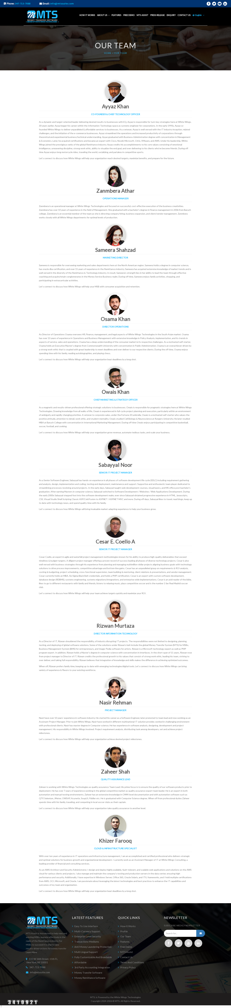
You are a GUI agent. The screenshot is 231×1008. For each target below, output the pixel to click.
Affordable (80, 962)
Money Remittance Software (89, 977)
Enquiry (171, 15)
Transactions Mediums (86, 941)
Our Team (120, 53)
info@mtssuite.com (40, 972)
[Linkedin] (198, 943)
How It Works (128, 926)
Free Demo (129, 15)
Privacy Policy (128, 967)
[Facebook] (169, 943)
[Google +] (188, 943)
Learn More (31, 952)
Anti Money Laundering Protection (93, 946)
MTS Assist (142, 15)
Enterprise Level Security (87, 936)
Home (107, 53)
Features (116, 15)
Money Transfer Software (88, 972)
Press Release (157, 15)
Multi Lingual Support (86, 951)
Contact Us (184, 15)
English (198, 15)
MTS (117, 1001)
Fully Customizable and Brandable (93, 957)
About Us (102, 15)
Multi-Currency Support (87, 931)
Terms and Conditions (132, 962)
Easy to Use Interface (86, 926)
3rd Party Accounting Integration (92, 967)
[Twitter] (178, 943)
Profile (124, 931)
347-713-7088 (22, 3)
